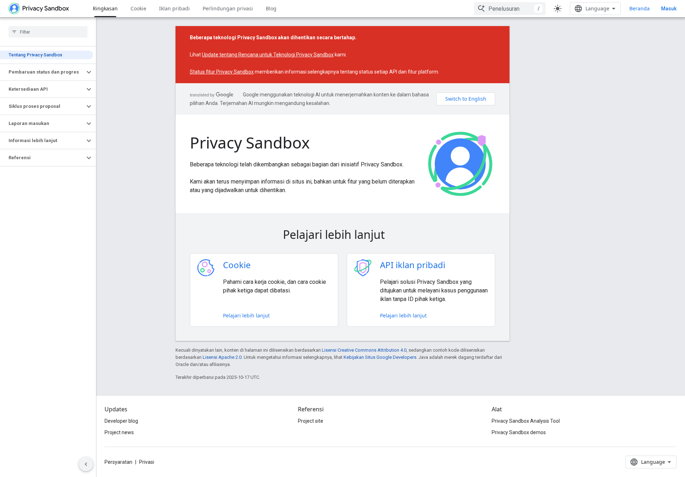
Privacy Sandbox (250, 142)
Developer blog (121, 421)
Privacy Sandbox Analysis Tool (526, 421)
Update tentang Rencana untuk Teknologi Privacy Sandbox (268, 54)
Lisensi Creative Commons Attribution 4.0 (364, 350)
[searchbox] (48, 31)
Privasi (146, 462)
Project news (119, 432)
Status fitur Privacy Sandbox (222, 72)
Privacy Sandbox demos (519, 432)
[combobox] (510, 8)
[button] (42, 72)
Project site (310, 421)
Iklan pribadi (174, 8)
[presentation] (342, 234)
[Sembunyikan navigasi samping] (86, 464)
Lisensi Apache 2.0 (222, 357)
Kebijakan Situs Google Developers (380, 357)
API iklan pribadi (412, 265)
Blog (271, 8)
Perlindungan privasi (228, 8)
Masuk (668, 8)
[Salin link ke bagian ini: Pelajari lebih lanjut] (395, 235)
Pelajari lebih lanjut (246, 315)
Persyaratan (118, 462)
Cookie (138, 8)
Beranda (639, 8)
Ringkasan (105, 8)
